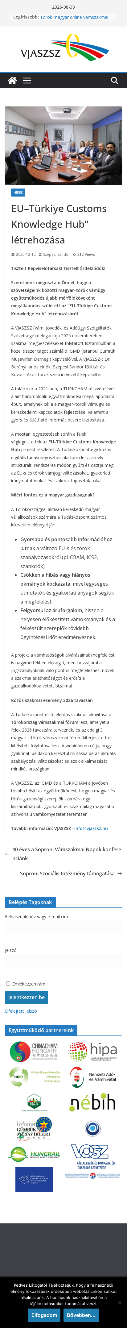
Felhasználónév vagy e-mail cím (36, 916)
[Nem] (119, 1303)
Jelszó (11, 950)
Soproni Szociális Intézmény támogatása (67, 873)
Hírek (18, 192)
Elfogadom (44, 1315)
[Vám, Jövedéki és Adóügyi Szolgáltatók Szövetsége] (12, 80)
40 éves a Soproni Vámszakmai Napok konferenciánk (66, 854)
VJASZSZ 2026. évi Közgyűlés (69, 15)
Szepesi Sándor (56, 254)
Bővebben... (81, 1315)
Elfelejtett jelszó (21, 1011)
